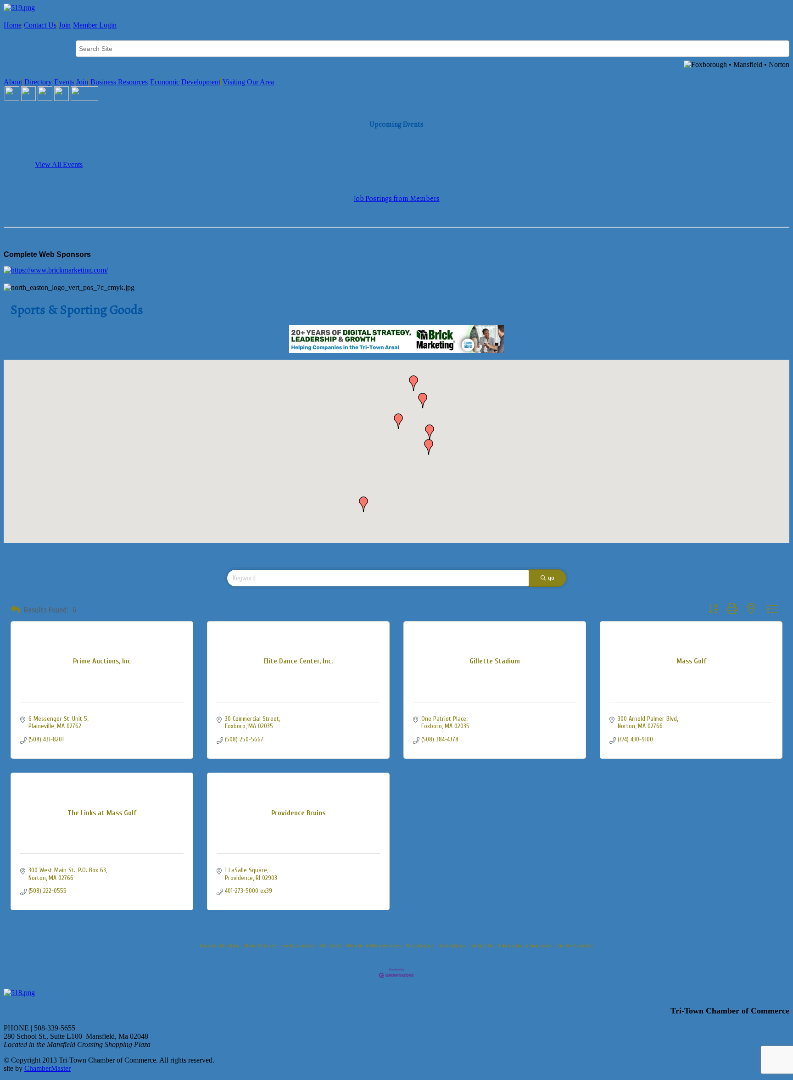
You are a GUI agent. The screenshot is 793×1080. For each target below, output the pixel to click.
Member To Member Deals (374, 945)
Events (64, 82)
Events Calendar (298, 945)
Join (65, 25)
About (13, 82)
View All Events (59, 164)
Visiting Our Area (248, 82)
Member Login (95, 25)
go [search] (551, 578)
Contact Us (40, 25)
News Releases (260, 945)
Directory (38, 82)
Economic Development (185, 82)
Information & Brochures (525, 945)
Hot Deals (331, 945)
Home (13, 25)
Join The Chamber (575, 945)
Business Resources (119, 82)
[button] (429, 432)
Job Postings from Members (397, 199)
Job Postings (452, 945)
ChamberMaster (47, 1068)
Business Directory (220, 945)
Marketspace (420, 945)
